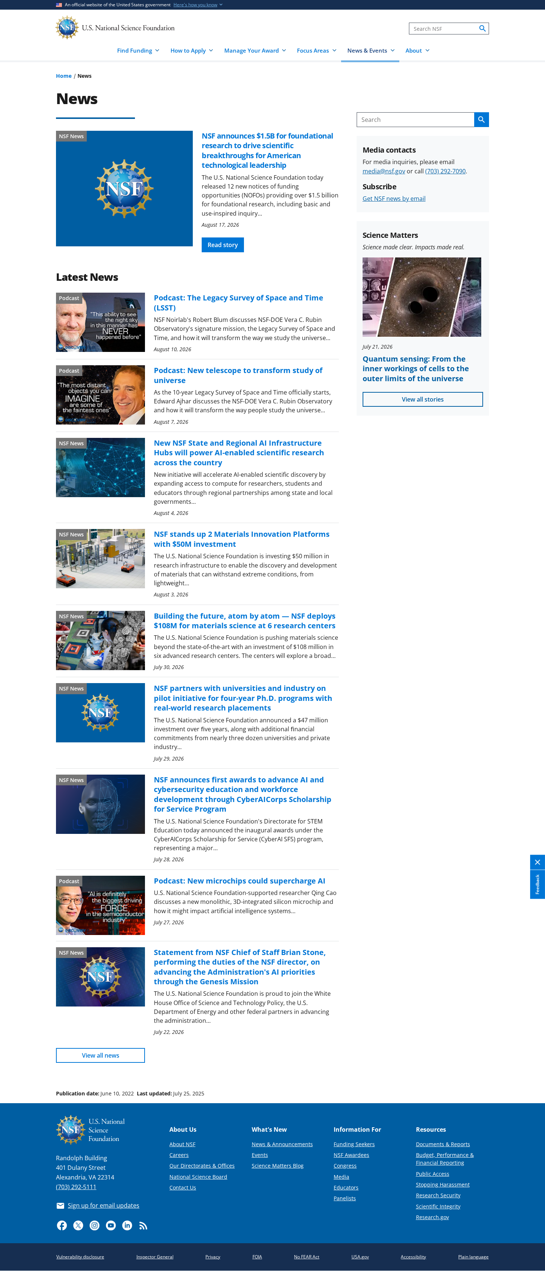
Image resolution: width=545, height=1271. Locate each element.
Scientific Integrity (438, 1206)
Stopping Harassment (443, 1184)
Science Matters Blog (278, 1165)
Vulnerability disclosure (80, 1257)
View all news (100, 1055)
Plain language (473, 1257)
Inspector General (155, 1257)
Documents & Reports (443, 1144)
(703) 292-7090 (445, 171)
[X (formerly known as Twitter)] (78, 1225)
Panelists (345, 1198)
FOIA (257, 1257)
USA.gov (360, 1257)
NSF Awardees (351, 1154)
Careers (179, 1154)
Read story (223, 245)
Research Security (438, 1195)
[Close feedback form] (537, 862)
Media (341, 1176)
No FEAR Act (306, 1257)
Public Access (432, 1173)
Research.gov (432, 1217)
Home (64, 75)
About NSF (182, 1144)
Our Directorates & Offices (202, 1165)
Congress (345, 1165)
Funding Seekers (354, 1144)
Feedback (537, 885)
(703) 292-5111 (76, 1187)
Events (260, 1154)
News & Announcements (282, 1144)
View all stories (423, 399)
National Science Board (198, 1176)
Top (528, 1065)
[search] (482, 28)
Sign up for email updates (103, 1205)
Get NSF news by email (394, 198)
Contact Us (182, 1187)
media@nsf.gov (384, 171)
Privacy (212, 1257)
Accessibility (413, 1257)
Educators (346, 1187)
